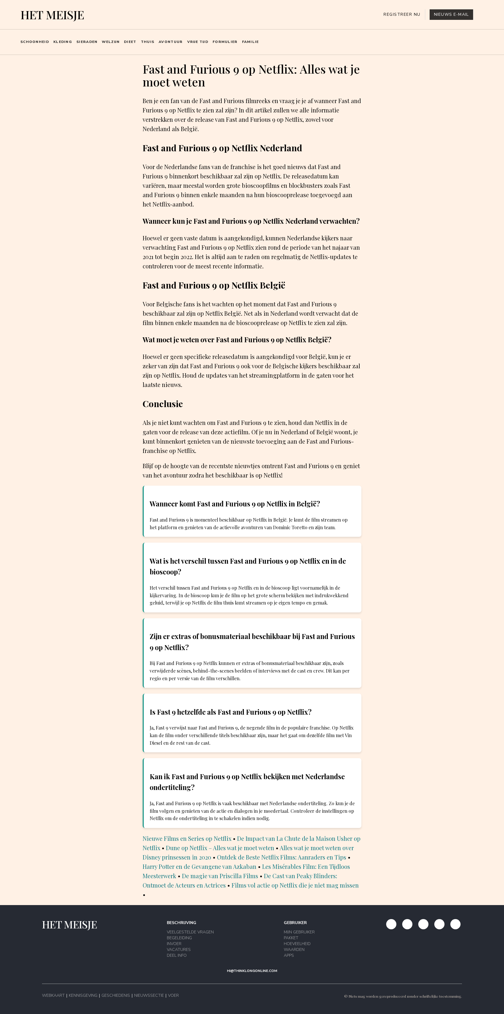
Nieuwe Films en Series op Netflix (187, 838)
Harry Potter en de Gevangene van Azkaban (199, 866)
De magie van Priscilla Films (220, 876)
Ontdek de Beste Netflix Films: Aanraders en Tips (281, 857)
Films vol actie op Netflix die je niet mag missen (295, 885)
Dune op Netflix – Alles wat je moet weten (220, 848)
